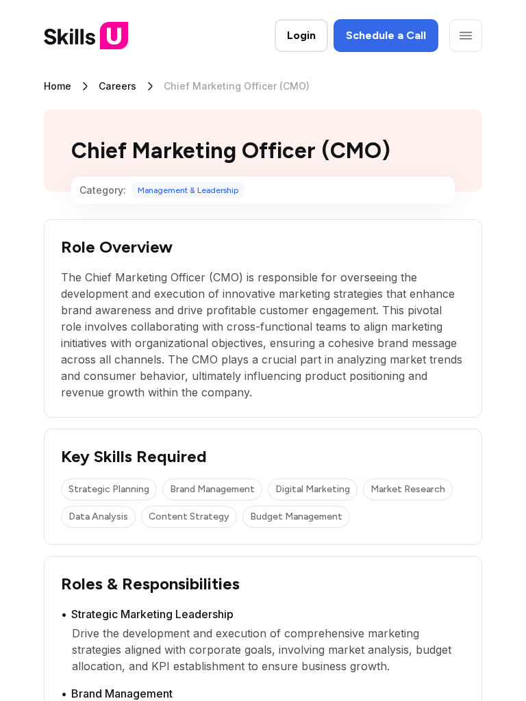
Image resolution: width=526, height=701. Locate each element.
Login (301, 35)
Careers (117, 86)
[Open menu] (465, 35)
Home (57, 86)
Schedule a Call (386, 35)
